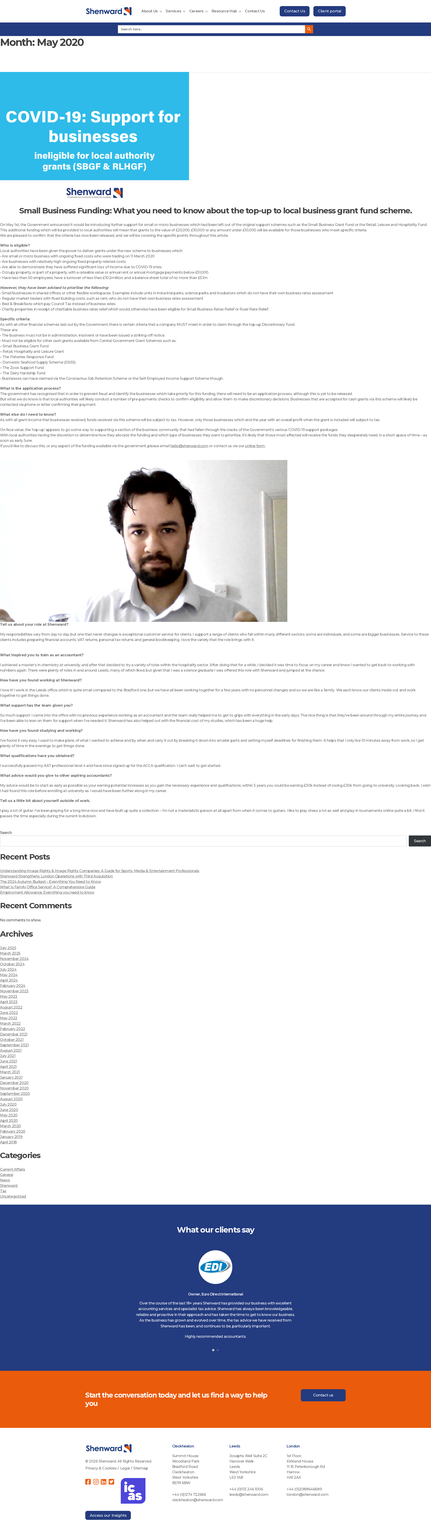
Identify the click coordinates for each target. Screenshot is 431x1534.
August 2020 (11, 1099)
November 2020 (14, 1088)
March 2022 (10, 1023)
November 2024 (14, 959)
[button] (213, 1350)
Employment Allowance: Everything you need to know (47, 892)
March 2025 (10, 953)
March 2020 (10, 1126)
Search (6, 833)
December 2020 (14, 1083)
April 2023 (9, 1002)
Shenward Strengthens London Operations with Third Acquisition (56, 876)
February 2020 (12, 1131)
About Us (149, 11)
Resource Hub (224, 11)
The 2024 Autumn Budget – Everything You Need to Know (50, 882)
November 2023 (14, 991)
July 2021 (7, 1056)
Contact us (323, 1395)
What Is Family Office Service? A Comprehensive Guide (47, 887)
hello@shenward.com (189, 446)
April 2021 (8, 1067)
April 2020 (9, 1121)
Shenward (9, 1185)
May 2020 (9, 1115)
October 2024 (12, 964)
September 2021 (14, 1045)
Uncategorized (13, 1196)
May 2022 (8, 1018)
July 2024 (8, 969)
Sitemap (140, 1468)
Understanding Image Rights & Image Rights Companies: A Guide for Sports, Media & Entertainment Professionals (99, 871)
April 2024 (9, 980)
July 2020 (8, 1104)
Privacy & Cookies (101, 1468)
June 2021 (8, 1061)
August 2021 (11, 1050)
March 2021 (10, 1072)
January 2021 (11, 1077)
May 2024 (9, 975)
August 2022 (11, 1007)
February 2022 (12, 1029)
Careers (196, 11)
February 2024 (12, 986)
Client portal (329, 11)
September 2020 (15, 1094)
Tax (3, 1191)
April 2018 (8, 1142)
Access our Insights (108, 1515)
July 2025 (8, 948)
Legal (125, 1468)
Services (173, 11)
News (5, 1180)
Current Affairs (12, 1169)
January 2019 (11, 1137)
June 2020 (9, 1110)
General (6, 1175)
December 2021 (13, 1034)
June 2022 (9, 1013)
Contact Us (255, 11)
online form (255, 446)
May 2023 (8, 996)
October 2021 (11, 1040)
